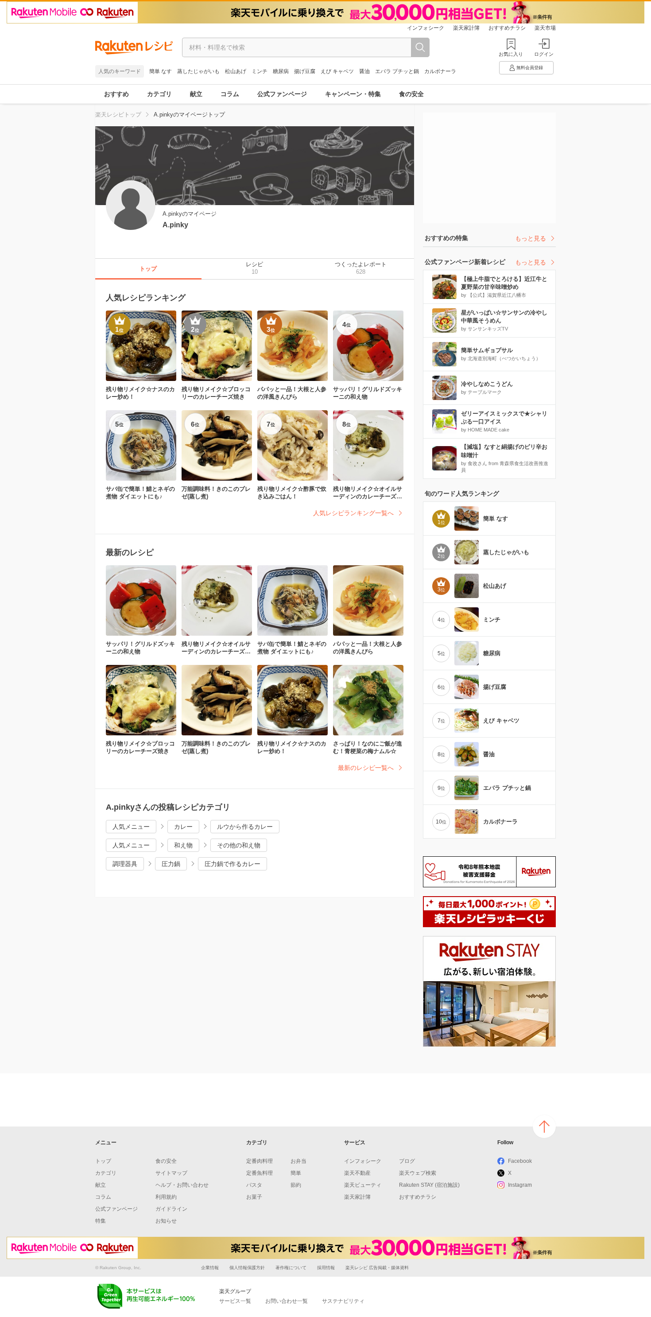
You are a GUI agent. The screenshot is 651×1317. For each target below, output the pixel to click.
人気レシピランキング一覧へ (353, 513)
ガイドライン (171, 1209)
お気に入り (511, 54)
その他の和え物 (238, 845)
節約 (296, 1185)
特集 (100, 1221)
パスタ (254, 1185)
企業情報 (210, 1267)
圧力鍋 (171, 863)
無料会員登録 (529, 67)
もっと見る (530, 238)
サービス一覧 (235, 1301)
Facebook (520, 1161)
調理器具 (124, 863)
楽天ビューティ (362, 1185)
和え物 (183, 845)
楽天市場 (545, 28)
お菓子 (254, 1197)
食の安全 (411, 93)
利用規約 (166, 1197)
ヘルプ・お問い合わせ (182, 1185)
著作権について (290, 1267)
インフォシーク (425, 28)
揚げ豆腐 (304, 71)
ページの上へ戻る (544, 1126)
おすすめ (116, 93)
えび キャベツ (337, 71)
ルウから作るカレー (245, 826)
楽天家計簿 (466, 28)
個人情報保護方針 (247, 1267)
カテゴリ (159, 93)
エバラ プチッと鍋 (397, 71)
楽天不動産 (357, 1173)
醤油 (364, 71)
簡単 (296, 1173)
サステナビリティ (343, 1301)
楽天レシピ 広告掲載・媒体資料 (377, 1267)
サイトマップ (171, 1173)
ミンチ (259, 71)
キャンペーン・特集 (353, 93)
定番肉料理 (259, 1161)
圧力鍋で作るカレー (232, 863)
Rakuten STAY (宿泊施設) (429, 1185)
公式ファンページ (282, 93)
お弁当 (298, 1161)
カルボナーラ (440, 71)
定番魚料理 (259, 1173)
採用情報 (326, 1267)
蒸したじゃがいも (198, 71)
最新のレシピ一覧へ (366, 768)
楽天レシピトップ (118, 114)
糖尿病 (281, 71)
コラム (230, 93)
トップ (103, 1161)
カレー (183, 826)
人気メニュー (131, 826)
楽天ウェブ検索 (417, 1173)
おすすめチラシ (507, 28)
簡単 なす (160, 71)
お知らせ (166, 1221)
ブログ (407, 1161)
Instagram (520, 1185)
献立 (196, 93)
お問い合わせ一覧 (286, 1301)
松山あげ (235, 71)
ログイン (544, 54)
